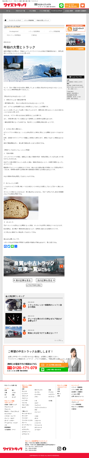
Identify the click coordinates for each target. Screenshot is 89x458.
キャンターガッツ (27, 413)
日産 (13, 395)
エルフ (36, 403)
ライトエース (38, 425)
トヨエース (38, 420)
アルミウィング (9, 407)
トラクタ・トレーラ (10, 416)
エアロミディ (25, 429)
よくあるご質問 (75, 394)
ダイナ (36, 418)
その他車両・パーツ (10, 429)
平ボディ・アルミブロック (12, 411)
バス (6, 425)
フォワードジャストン (41, 407)
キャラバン (51, 396)
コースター (38, 429)
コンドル (37, 392)
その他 (50, 400)
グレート (24, 422)
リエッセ (24, 402)
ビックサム (38, 394)
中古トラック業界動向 (77, 406)
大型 (58, 396)
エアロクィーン (26, 431)
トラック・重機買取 (76, 387)
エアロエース (25, 434)
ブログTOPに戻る (34, 285)
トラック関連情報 (76, 404)
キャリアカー (8, 413)
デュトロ (24, 391)
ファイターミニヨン (27, 420)
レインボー (25, 400)
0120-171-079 (44, 4)
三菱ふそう (25, 411)
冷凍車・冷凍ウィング (11, 404)
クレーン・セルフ (9, 418)
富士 (13, 390)
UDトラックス (38, 390)
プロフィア (25, 396)
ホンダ (14, 397)
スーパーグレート (27, 425)
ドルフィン (25, 398)
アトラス (50, 392)
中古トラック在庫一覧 (11, 385)
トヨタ (14, 392)
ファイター (25, 418)
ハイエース (38, 423)
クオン (36, 396)
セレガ (24, 407)
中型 (58, 391)
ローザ (24, 427)
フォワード (38, 405)
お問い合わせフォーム (77, 396)
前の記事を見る (23, 280)
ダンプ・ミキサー (9, 420)
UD (5, 395)
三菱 (6, 392)
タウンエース (38, 427)
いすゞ (6, 397)
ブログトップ (75, 402)
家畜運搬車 (8, 427)
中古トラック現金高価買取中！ (75, 34)
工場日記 (73, 409)
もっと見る (57, 340)
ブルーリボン (25, 405)
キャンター (25, 415)
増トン (59, 393)
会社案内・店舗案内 (76, 392)
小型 (58, 389)
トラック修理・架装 (76, 389)
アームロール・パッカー (11, 422)
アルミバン (8, 409)
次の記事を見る (44, 280)
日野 (6, 390)
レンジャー (25, 393)
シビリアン (51, 394)
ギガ (36, 409)
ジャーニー (38, 412)
